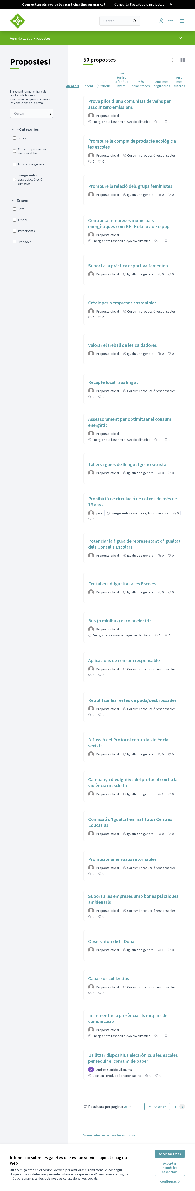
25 (126, 1106)
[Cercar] (134, 20)
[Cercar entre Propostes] (49, 113)
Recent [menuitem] (88, 86)
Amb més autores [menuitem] (179, 81)
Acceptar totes (170, 1154)
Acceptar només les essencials (170, 1167)
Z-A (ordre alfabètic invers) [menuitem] (121, 79)
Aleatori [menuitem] (72, 86)
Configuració (170, 1181)
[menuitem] (31, 113)
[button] (25, 129)
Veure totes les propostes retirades (109, 1135)
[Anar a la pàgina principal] (41, 21)
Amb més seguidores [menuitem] (162, 83)
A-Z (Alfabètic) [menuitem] (104, 83)
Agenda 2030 (20, 38)
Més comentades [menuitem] (141, 83)
